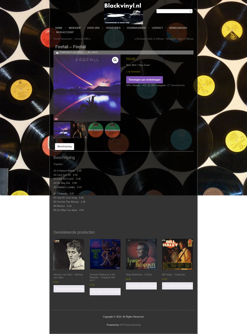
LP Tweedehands (176, 85)
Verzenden (113, 28)
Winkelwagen (178, 28)
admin (94, 52)
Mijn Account (65, 32)
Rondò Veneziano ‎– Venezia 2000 (71, 38)
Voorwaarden (136, 28)
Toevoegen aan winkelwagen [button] (71, 288)
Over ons (93, 28)
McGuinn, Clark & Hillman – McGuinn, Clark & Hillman (165, 38)
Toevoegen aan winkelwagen (145, 79)
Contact (157, 28)
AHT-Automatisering (130, 325)
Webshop (75, 28)
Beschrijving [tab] (65, 146)
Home (58, 28)
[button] (115, 60)
